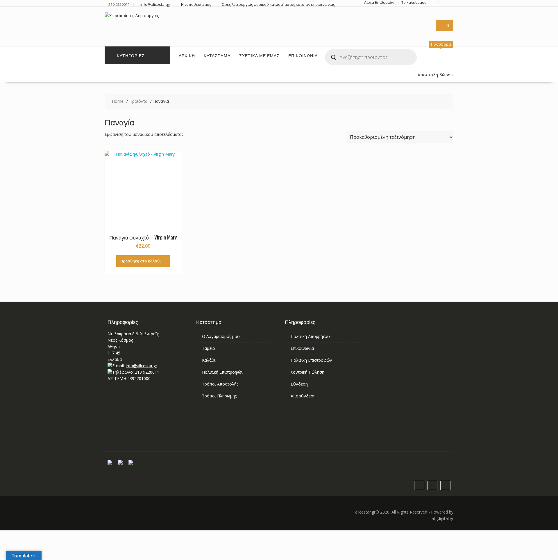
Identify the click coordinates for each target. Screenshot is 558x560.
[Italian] (422, 22)
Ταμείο (208, 348)
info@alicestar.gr (141, 365)
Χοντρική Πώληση (307, 372)
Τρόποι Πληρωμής (219, 396)
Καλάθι (208, 360)
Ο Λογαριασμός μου (221, 336)
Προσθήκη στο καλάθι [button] (140, 261)
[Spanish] (387, 30)
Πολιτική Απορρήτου (310, 336)
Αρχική (187, 55)
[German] (408, 22)
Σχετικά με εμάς (259, 55)
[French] (401, 22)
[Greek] (415, 22)
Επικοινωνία (303, 55)
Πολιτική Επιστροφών (223, 372)
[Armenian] (387, 22)
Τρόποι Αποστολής (220, 384)
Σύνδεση (299, 384)
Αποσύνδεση (303, 396)
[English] (394, 22)
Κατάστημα (217, 55)
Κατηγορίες (131, 55)
